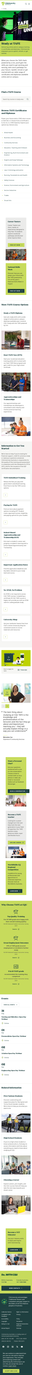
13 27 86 (3, 1282)
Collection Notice (6, 1312)
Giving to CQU (5, 1324)
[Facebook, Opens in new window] (3, 1347)
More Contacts (14, 1288)
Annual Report (5, 1328)
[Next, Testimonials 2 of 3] (7, 706)
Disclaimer (19, 1321)
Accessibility (4, 1319)
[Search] (27, 99)
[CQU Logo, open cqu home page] (8, 4)
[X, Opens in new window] (17, 1347)
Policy (18, 1319)
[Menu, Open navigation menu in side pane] (29, 3)
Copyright (4, 1321)
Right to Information (22, 1312)
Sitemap (18, 1328)
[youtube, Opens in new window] (22, 1347)
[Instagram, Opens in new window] (8, 1347)
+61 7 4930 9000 (21, 1282)
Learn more (12, 1366)
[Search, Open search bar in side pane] (26, 3)
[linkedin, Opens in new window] (13, 1347)
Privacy (18, 1314)
